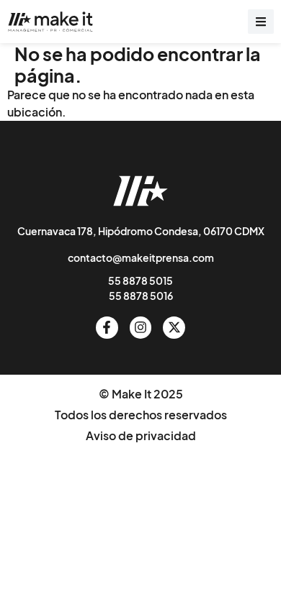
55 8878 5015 (140, 280)
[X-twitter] (174, 327)
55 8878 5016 (141, 295)
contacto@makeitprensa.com (141, 257)
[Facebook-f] (107, 327)
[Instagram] (141, 327)
